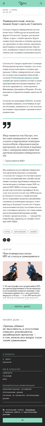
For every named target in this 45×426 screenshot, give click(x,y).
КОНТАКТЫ (7, 362)
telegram (7, 376)
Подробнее (30, 410)
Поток (5, 10)
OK (22, 420)
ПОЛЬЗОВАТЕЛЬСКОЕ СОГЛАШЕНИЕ (17, 389)
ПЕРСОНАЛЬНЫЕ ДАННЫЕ (13, 392)
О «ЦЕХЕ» (7, 359)
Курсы (14, 10)
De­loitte (29, 100)
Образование (20, 232)
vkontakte (7, 373)
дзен (5, 379)
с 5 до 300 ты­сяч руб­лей (22, 296)
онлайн (33, 232)
